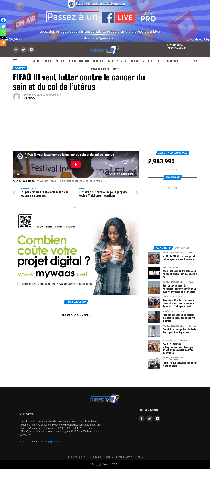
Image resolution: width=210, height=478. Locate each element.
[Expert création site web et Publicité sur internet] (119, 464)
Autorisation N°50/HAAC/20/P (119, 457)
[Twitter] (3, 26)
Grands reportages (116, 60)
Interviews (172, 60)
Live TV (116, 69)
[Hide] (1, 49)
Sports (159, 60)
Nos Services (94, 457)
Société (47, 60)
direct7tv (30, 98)
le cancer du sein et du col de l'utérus (81, 181)
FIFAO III (54, 181)
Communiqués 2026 (100, 69)
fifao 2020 (43, 181)
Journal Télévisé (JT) (79, 60)
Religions (134, 60)
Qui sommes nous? (76, 457)
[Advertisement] (105, 127)
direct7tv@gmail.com (50, 441)
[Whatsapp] (3, 32)
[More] (3, 43)
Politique (60, 60)
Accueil (36, 60)
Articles (147, 60)
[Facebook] (3, 20)
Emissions (98, 60)
